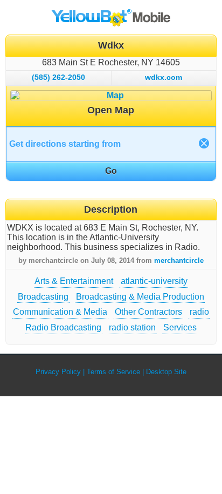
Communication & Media (60, 311)
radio (199, 311)
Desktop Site (166, 372)
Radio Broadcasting (63, 327)
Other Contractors (148, 311)
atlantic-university (154, 281)
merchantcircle (179, 260)
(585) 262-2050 (58, 77)
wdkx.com (163, 77)
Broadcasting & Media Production (140, 296)
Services (180, 327)
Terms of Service (113, 372)
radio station (132, 327)
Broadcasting (43, 296)
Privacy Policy (58, 372)
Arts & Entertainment (73, 281)
